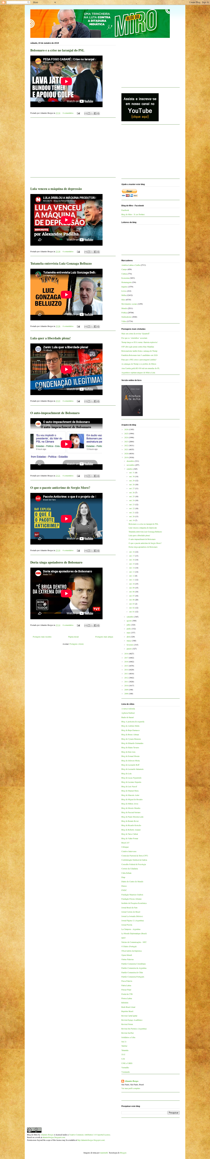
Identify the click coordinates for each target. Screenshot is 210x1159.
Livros (123, 291)
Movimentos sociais (129, 303)
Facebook (125, 210)
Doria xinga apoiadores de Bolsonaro (56, 562)
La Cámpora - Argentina (130, 929)
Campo (124, 269)
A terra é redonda (128, 708)
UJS (123, 1058)
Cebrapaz (125, 847)
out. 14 (132, 567)
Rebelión (124, 1002)
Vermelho (125, 1067)
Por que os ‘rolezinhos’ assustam (134, 338)
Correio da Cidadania (129, 868)
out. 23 (132, 504)
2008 (126, 693)
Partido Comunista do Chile (132, 972)
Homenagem (126, 282)
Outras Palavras (127, 959)
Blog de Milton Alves (129, 803)
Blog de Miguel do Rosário (132, 799)
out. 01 (132, 611)
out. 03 (132, 603)
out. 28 (132, 484)
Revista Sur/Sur (127, 1033)
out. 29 (132, 480)
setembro (130, 616)
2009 (126, 689)
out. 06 (132, 599)
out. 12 (132, 575)
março (129, 640)
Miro (123, 299)
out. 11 (132, 579)
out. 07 (132, 595)
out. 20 (132, 516)
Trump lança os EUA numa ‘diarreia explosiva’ (139, 342)
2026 (126, 429)
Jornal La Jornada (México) (132, 916)
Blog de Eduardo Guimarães (132, 743)
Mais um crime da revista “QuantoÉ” (135, 333)
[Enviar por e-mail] (85, 113)
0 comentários (68, 113)
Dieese (124, 886)
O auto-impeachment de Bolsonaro (55, 412)
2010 (126, 685)
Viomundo (125, 1072)
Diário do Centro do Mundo (132, 881)
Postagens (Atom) (77, 644)
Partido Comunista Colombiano (133, 963)
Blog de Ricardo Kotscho (131, 825)
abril (129, 636)
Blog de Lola (126, 773)
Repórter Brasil (127, 1011)
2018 (126, 653)
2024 (126, 437)
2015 (126, 665)
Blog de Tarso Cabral (129, 834)
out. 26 (132, 492)
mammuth (104, 1152)
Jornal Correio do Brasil (130, 911)
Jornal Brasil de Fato (129, 907)
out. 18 (132, 551)
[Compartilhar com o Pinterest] (98, 113)
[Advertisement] (73, 149)
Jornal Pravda (126, 924)
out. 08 (132, 591)
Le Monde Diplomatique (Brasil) (134, 933)
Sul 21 (123, 1041)
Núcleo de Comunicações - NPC (134, 942)
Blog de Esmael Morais (130, 756)
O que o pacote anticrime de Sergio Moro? (60, 487)
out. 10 (132, 583)
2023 (126, 441)
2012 (126, 677)
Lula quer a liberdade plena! (50, 338)
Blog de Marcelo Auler (130, 795)
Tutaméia (124, 1050)
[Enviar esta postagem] (78, 113)
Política (124, 312)
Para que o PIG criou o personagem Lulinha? (138, 359)
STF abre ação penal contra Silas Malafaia (137, 346)
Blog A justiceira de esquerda (132, 721)
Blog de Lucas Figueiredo (131, 777)
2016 (126, 661)
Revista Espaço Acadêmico (131, 1020)
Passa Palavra (126, 981)
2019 (126, 457)
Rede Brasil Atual (128, 1007)
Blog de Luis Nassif (129, 786)
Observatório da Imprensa (131, 950)
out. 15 (132, 563)
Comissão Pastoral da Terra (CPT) (134, 855)
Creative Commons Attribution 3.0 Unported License (89, 1134)
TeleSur (124, 1045)
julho (129, 624)
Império (124, 286)
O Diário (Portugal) (129, 946)
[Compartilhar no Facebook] (95, 113)
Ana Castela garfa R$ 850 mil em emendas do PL (140, 368)
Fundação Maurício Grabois (132, 894)
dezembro (131, 461)
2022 (126, 445)
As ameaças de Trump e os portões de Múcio (138, 363)
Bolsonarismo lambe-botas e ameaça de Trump (139, 351)
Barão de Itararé (127, 717)
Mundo (124, 308)
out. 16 (132, 559)
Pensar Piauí (126, 989)
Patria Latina (126, 985)
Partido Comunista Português (132, 976)
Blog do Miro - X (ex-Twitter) (133, 214)
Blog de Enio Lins (128, 751)
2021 (126, 449)
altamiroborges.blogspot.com (53, 1137)
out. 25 (132, 496)
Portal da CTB (127, 994)
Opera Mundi (126, 955)
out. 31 (132, 472)
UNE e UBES (126, 1063)
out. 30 (132, 476)
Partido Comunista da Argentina (133, 968)
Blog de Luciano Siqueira (131, 782)
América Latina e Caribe (130, 265)
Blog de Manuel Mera (129, 790)
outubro (130, 468)
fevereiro (130, 644)
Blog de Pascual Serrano (130, 812)
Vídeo (123, 321)
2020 (126, 453)
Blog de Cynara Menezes (131, 739)
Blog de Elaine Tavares (130, 747)
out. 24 (132, 500)
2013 (126, 673)
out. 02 (132, 607)
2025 (126, 433)
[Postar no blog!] (89, 113)
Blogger (123, 1152)
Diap (123, 877)
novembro (131, 465)
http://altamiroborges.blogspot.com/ (91, 1140)
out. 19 (132, 520)
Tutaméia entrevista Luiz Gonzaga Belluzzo (61, 263)
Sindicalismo (126, 316)
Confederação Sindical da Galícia (134, 859)
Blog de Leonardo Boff (130, 764)
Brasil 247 (125, 842)
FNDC (124, 890)
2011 (126, 681)
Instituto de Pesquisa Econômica (134, 903)
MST (123, 937)
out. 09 (132, 587)
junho (129, 628)
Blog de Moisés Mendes (130, 808)
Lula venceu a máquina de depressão (56, 188)
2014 (126, 669)
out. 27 (132, 488)
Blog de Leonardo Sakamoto (132, 769)
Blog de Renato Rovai (129, 821)
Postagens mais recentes (42, 636)
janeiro (129, 648)
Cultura (124, 273)
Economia (125, 278)
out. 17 (132, 555)
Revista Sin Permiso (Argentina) (134, 1028)
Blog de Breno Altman (130, 734)
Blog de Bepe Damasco (130, 730)
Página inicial (73, 636)
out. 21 (132, 512)
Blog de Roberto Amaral (130, 829)
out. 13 (132, 571)
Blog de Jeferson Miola (130, 760)
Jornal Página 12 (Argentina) (132, 920)
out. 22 (132, 508)
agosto (129, 620)
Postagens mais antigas (104, 636)
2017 (126, 657)
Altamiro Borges (131, 1081)
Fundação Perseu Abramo (131, 898)
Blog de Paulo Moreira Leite (132, 816)
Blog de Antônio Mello (130, 725)
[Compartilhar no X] (92, 113)
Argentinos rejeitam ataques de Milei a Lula (138, 372)
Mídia (123, 295)
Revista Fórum (127, 1024)
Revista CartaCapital (129, 1015)
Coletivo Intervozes (128, 851)
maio (129, 632)
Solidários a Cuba (128, 1037)
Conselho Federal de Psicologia (133, 864)
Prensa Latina (126, 998)
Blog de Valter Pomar (129, 838)
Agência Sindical (128, 712)
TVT (123, 1054)
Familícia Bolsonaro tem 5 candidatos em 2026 (139, 355)
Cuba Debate (126, 873)
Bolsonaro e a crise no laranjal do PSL (57, 50)
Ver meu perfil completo (130, 1088)
